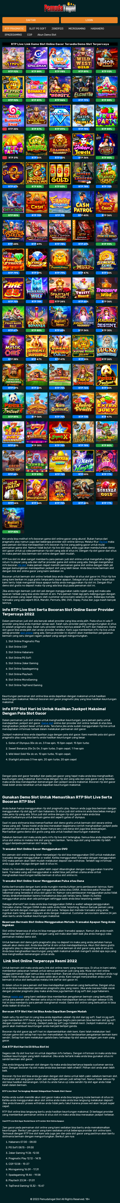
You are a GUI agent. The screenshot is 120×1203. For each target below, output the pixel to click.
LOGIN (89, 20)
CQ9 (29, 34)
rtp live (103, 541)
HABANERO (97, 28)
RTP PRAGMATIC (14, 28)
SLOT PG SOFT (37, 28)
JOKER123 (57, 28)
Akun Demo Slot (47, 34)
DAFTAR (31, 20)
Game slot (47, 723)
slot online (26, 632)
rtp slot (22, 565)
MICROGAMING (77, 28)
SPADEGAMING (13, 34)
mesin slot (17, 996)
